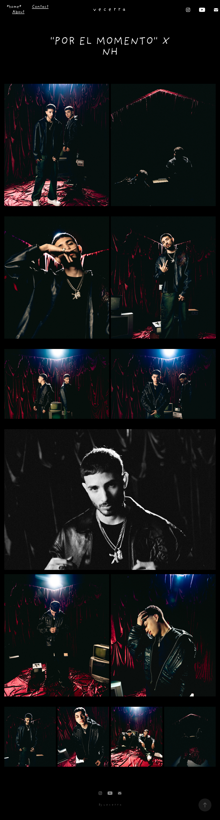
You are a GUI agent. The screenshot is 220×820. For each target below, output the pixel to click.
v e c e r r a (109, 9)
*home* (14, 7)
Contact (40, 7)
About (18, 12)
